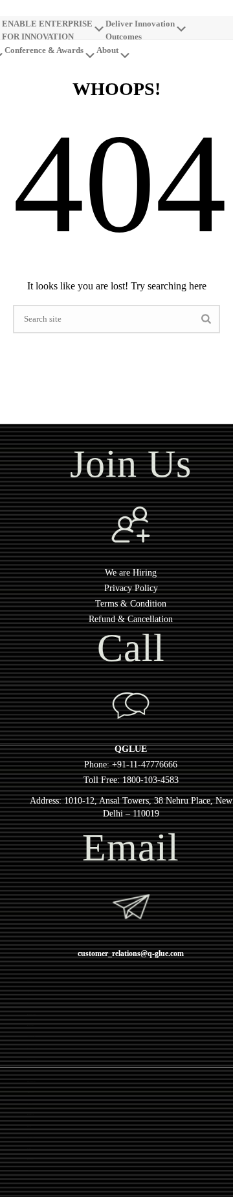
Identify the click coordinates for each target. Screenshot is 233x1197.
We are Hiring (131, 573)
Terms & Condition (130, 604)
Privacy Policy (131, 588)
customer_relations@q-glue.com (131, 953)
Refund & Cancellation (131, 619)
